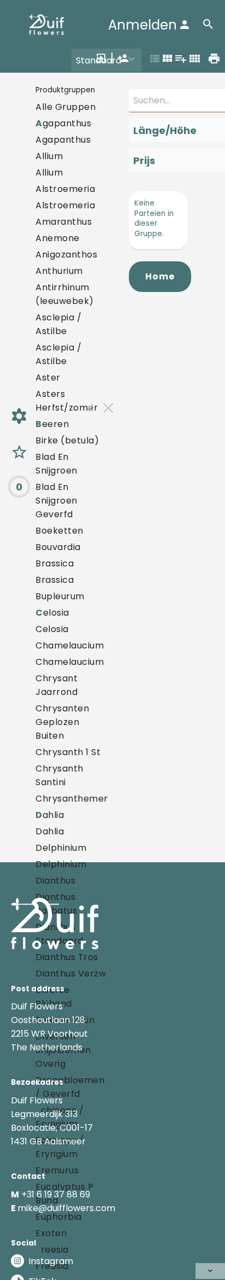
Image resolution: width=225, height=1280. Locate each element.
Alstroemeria (65, 189)
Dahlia (49, 831)
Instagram (50, 1261)
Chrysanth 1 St (67, 752)
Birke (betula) (67, 440)
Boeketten (59, 530)
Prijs (144, 160)
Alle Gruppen (65, 107)
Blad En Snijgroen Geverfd (56, 501)
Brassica (54, 563)
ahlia (49, 815)
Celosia (52, 629)
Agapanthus (63, 139)
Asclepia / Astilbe (58, 324)
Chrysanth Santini (59, 775)
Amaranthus (63, 221)
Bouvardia (58, 547)
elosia (52, 612)
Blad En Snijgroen (56, 464)
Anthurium (59, 271)
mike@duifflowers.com (66, 1208)
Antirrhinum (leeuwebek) (64, 294)
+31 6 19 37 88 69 (55, 1194)
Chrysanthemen (72, 798)
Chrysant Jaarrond (56, 685)
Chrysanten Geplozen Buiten (62, 722)
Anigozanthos (66, 254)
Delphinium (60, 847)
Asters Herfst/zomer (66, 401)
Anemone (57, 238)
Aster (48, 377)
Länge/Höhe (165, 130)
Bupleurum (60, 596)
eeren (52, 424)
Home (160, 276)
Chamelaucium (69, 645)
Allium (49, 156)
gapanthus (63, 123)
